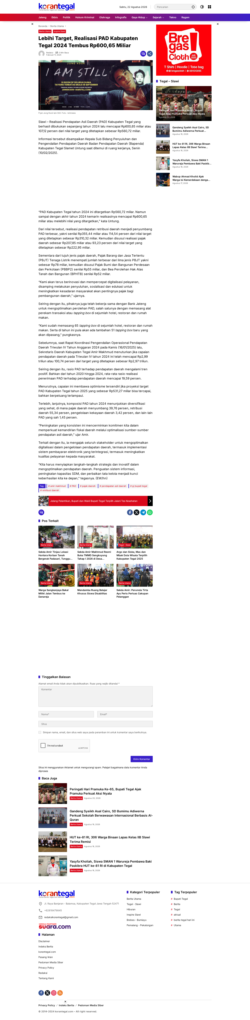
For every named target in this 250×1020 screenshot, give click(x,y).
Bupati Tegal (181, 898)
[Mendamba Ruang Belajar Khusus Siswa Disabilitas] (95, 575)
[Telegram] (143, 512)
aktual (177, 914)
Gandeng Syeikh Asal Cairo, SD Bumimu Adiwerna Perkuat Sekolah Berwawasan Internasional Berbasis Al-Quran (111, 815)
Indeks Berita (45, 946)
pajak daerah (89, 486)
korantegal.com (47, 951)
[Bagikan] (150, 54)
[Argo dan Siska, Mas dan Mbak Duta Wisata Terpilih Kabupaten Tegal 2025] (134, 537)
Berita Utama (45, 31)
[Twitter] (136, 512)
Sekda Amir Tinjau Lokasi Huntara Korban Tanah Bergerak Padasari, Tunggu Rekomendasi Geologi (54, 555)
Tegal (177, 909)
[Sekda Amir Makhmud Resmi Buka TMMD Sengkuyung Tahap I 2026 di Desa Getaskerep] (95, 537)
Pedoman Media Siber (50, 962)
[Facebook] (130, 512)
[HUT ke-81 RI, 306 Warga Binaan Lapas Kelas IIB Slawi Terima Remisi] (52, 841)
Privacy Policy (46, 967)
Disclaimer (44, 941)
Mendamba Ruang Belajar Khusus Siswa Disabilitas (92, 592)
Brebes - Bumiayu (136, 919)
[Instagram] (53, 993)
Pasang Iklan (45, 957)
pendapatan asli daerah (114, 486)
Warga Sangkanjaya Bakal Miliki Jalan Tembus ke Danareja (53, 593)
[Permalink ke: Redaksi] (42, 54)
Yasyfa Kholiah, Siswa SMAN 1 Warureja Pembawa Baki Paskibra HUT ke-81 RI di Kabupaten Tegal (192, 162)
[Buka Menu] (209, 7)
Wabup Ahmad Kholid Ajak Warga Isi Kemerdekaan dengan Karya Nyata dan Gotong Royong (191, 178)
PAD (74, 486)
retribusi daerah (50, 490)
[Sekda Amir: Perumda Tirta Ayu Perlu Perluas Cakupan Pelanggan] (134, 575)
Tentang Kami (46, 978)
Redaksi (49, 53)
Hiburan (131, 909)
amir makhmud (58, 486)
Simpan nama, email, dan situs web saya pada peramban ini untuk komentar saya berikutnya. (95, 732)
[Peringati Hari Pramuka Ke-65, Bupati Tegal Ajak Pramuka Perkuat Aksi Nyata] (52, 793)
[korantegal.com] (56, 6)
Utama (177, 925)
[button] (193, 7)
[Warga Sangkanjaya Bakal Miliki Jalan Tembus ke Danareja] (56, 575)
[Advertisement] (95, 182)
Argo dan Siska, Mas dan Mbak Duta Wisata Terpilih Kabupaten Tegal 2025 (131, 555)
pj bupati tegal (139, 486)
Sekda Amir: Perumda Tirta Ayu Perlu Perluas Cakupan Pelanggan (132, 593)
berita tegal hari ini (184, 919)
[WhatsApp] (150, 512)
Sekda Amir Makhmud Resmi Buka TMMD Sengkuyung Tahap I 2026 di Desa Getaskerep (94, 555)
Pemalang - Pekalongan (140, 925)
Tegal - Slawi (124, 545)
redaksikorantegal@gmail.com (61, 917)
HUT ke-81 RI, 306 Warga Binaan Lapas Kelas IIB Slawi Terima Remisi (191, 145)
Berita (177, 904)
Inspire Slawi (59, 31)
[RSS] (60, 993)
